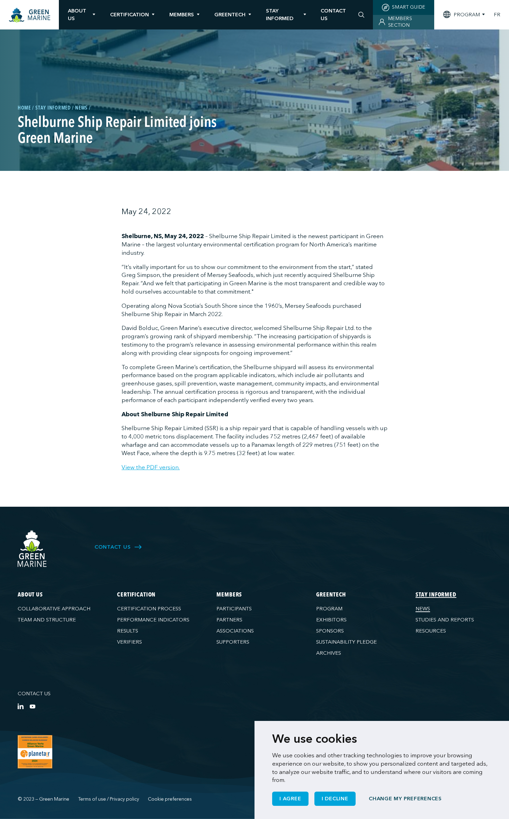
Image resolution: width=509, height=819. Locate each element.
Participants (234, 608)
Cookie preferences (170, 799)
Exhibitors (331, 619)
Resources (431, 630)
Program (329, 608)
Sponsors (330, 630)
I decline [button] (335, 798)
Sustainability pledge (346, 641)
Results (127, 630)
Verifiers (129, 641)
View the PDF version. (151, 467)
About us (77, 14)
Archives (328, 653)
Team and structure (47, 619)
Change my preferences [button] (405, 798)
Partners (229, 619)
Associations (235, 630)
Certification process (149, 608)
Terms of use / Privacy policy (108, 799)
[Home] (29, 15)
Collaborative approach (54, 608)
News (423, 608)
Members (181, 14)
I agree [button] (290, 798)
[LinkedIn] (21, 706)
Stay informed (279, 14)
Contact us (34, 693)
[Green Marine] (32, 548)
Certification (129, 14)
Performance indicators (153, 619)
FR (497, 14)
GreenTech (229, 14)
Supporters (232, 641)
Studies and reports (445, 619)
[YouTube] (32, 706)
